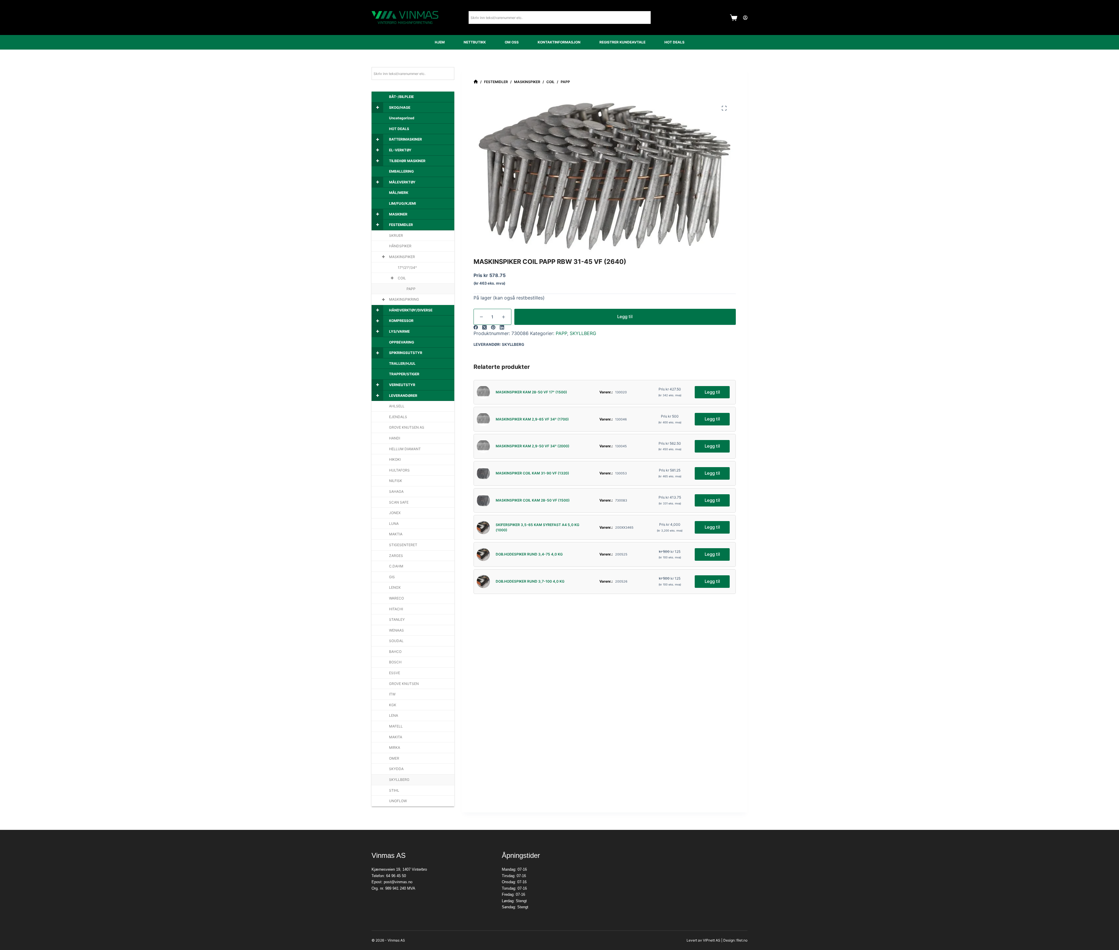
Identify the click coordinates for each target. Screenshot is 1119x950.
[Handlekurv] (733, 17)
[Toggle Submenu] (377, 107)
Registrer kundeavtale (622, 42)
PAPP (561, 333)
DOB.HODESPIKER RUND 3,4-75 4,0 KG (529, 554)
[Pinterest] (493, 327)
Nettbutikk (475, 42)
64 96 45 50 (396, 876)
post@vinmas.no (398, 882)
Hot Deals (674, 42)
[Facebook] (476, 327)
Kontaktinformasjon (559, 42)
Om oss (512, 42)
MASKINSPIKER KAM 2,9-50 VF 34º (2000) (532, 446)
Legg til (625, 316)
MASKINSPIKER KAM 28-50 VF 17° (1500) (531, 392)
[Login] (745, 17)
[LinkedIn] (502, 327)
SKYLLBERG (583, 333)
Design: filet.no (735, 940)
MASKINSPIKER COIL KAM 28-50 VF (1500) (533, 500)
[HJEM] (476, 82)
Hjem (440, 42)
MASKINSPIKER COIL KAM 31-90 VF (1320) (532, 473)
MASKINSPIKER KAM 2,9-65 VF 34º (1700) (532, 419)
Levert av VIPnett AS (703, 940)
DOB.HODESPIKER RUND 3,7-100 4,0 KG (530, 581)
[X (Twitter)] (484, 327)
